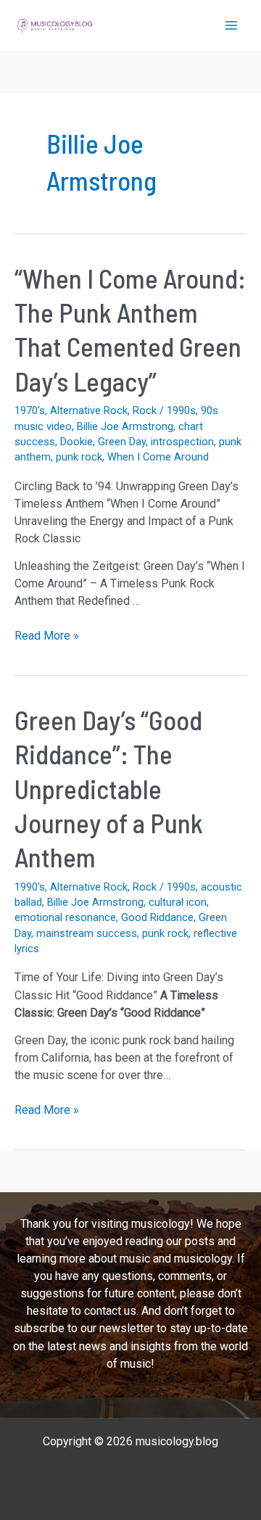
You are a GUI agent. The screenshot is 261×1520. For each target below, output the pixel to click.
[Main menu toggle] (231, 25)
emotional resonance (65, 917)
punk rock (79, 456)
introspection (182, 441)
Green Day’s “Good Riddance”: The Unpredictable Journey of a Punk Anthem (108, 788)
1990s (181, 410)
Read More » (46, 636)
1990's (29, 886)
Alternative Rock (89, 410)
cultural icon (178, 902)
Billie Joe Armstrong (125, 426)
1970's (29, 410)
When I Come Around (158, 456)
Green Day (122, 441)
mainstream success (86, 933)
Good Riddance (157, 917)
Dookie (76, 441)
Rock (145, 410)
